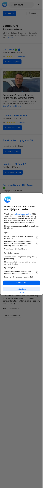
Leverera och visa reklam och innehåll (18, 277)
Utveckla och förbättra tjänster (15, 249)
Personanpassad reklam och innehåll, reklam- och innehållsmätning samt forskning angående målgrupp (18, 244)
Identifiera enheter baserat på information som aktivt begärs (20, 263)
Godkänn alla (21, 283)
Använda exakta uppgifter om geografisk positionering (19, 258)
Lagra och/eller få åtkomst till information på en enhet (19, 237)
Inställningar (21, 289)
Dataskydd (21, 292)
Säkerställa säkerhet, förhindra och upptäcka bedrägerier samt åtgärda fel (18, 273)
